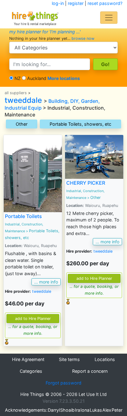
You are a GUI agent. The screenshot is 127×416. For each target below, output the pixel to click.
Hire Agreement (28, 359)
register (76, 3)
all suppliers (16, 92)
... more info (46, 281)
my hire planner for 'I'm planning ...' (44, 31)
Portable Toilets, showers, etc (80, 124)
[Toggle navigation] (108, 17)
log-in (58, 3)
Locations (105, 359)
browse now (83, 38)
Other (21, 124)
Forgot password (63, 382)
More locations (63, 78)
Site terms (69, 359)
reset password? (105, 3)
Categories (31, 371)
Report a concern (90, 371)
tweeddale (23, 100)
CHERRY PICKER (85, 183)
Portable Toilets (23, 216)
